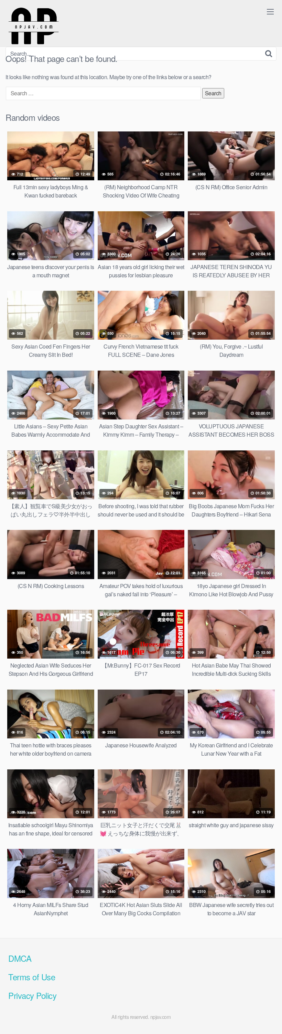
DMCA (19, 958)
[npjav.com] (33, 26)
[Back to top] (263, 1012)
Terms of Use (31, 977)
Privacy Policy (32, 995)
